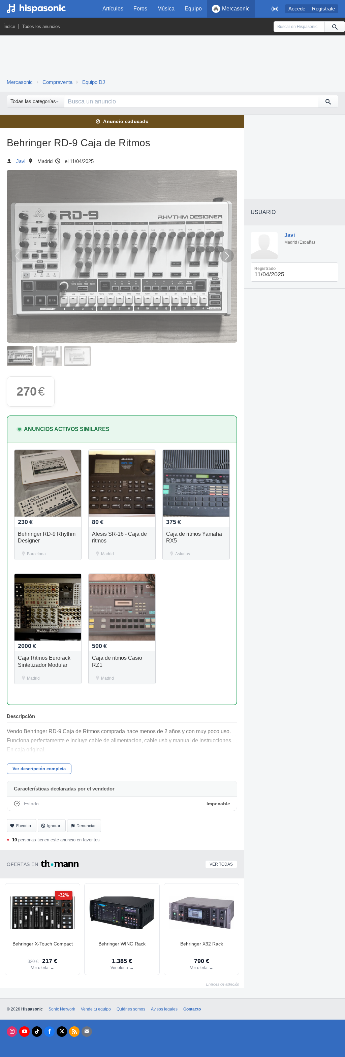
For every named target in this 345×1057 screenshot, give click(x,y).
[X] (62, 1031)
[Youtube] (24, 1031)
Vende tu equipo (96, 1009)
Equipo (193, 8)
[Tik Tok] (37, 1031)
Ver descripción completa (39, 768)
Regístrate (323, 8)
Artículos (112, 8)
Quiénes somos (131, 1009)
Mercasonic (236, 8)
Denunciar (86, 825)
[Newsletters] (87, 1031)
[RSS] (74, 1031)
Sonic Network (62, 1009)
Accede (296, 8)
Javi (20, 161)
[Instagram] (12, 1031)
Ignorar (53, 825)
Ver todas (221, 864)
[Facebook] (49, 1031)
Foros (140, 8)
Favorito (23, 825)
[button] (227, 255)
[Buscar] (334, 27)
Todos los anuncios (41, 26)
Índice (9, 26)
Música (166, 8)
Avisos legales (164, 1009)
